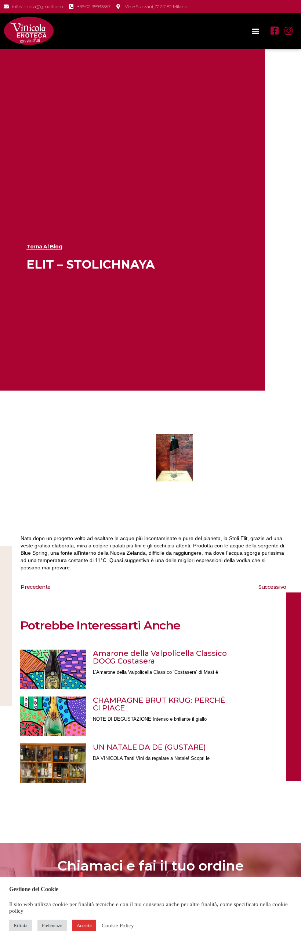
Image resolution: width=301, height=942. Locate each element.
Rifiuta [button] (21, 925)
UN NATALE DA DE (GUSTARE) (149, 747)
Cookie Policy (118, 925)
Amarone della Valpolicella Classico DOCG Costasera (160, 657)
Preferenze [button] (52, 925)
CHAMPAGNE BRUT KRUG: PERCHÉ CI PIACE (159, 704)
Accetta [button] (84, 925)
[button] (255, 31)
